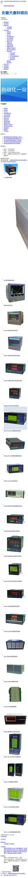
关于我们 (6, 23)
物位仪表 (9, 41)
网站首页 (6, 22)
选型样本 (6, 66)
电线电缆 (9, 51)
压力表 (9, 35)
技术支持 (6, 64)
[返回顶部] (4, 836)
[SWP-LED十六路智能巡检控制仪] (15, 454)
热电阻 (9, 33)
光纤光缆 (12, 53)
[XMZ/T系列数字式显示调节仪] (15, 730)
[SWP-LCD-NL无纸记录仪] (15, 479)
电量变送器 (10, 46)
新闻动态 (6, 25)
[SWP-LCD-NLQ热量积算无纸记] (15, 429)
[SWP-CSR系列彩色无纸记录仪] (15, 354)
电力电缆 (12, 57)
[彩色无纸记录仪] (15, 304)
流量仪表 (9, 43)
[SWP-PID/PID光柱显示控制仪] (15, 529)
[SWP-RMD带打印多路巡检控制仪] (15, 504)
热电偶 (9, 31)
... (13, 137)
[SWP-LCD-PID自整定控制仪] (15, 805)
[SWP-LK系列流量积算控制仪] (15, 604)
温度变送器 (10, 40)
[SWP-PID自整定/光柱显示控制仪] (15, 554)
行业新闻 (9, 28)
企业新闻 (9, 27)
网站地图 (11, 5)
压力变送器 (10, 38)
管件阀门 (9, 62)
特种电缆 (12, 54)
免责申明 (6, 5)
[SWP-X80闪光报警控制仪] (15, 655)
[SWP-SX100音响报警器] (15, 705)
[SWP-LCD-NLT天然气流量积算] (15, 755)
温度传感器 (10, 44)
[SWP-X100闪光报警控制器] (15, 680)
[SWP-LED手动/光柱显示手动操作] (15, 579)
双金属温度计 (10, 36)
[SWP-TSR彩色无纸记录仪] (15, 329)
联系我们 (6, 69)
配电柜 (9, 61)
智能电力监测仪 (11, 48)
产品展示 (6, 30)
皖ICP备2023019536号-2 (10, 875)
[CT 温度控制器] (11, 176)
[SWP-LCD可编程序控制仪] (15, 780)
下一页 (12, 834)
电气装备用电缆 (14, 56)
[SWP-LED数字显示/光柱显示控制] (15, 379)
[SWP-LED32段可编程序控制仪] (15, 630)
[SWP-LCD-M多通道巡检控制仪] (15, 830)
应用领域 (6, 67)
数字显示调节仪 (11, 49)
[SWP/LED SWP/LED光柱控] (15, 404)
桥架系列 (12, 59)
